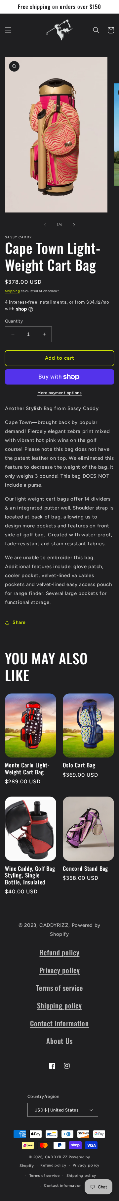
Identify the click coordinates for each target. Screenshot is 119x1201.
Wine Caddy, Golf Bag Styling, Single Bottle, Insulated (30, 875)
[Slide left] (45, 224)
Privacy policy (59, 970)
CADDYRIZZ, (55, 925)
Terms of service (59, 988)
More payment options (59, 392)
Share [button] (19, 622)
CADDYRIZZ (56, 1157)
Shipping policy (59, 1005)
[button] (8, 30)
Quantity (14, 321)
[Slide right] (74, 224)
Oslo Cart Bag (79, 765)
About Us (59, 1041)
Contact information (59, 1023)
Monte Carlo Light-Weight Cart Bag (27, 768)
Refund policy (60, 952)
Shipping (12, 291)
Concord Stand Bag (85, 868)
